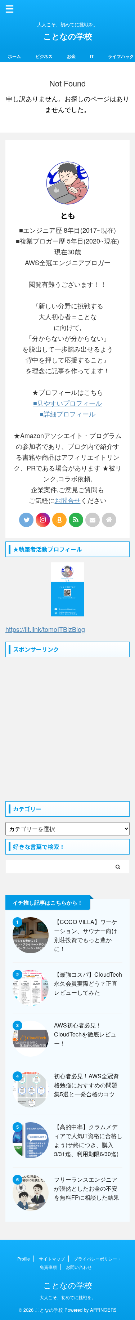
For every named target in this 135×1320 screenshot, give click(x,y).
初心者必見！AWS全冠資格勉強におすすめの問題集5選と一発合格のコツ (86, 1085)
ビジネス (44, 56)
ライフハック (121, 56)
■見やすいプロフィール (67, 402)
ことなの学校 (67, 36)
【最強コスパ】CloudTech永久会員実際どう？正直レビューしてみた (88, 983)
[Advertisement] (67, 730)
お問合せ (68, 500)
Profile (23, 1259)
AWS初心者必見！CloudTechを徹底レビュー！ (85, 1034)
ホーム (14, 56)
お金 (71, 56)
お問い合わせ (79, 1267)
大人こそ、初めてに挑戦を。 (68, 1297)
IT (92, 56)
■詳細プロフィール (67, 413)
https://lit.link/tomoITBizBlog (45, 629)
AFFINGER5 (103, 1309)
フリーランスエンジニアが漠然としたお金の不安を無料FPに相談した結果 (86, 1188)
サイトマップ (52, 1259)
